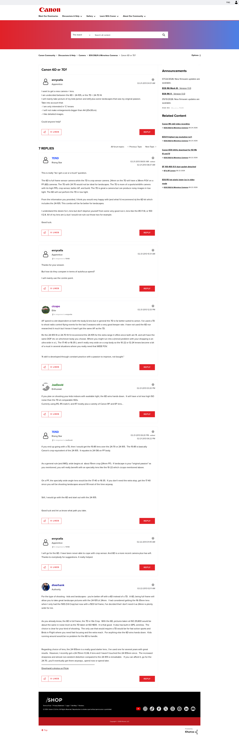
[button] (158, 345)
